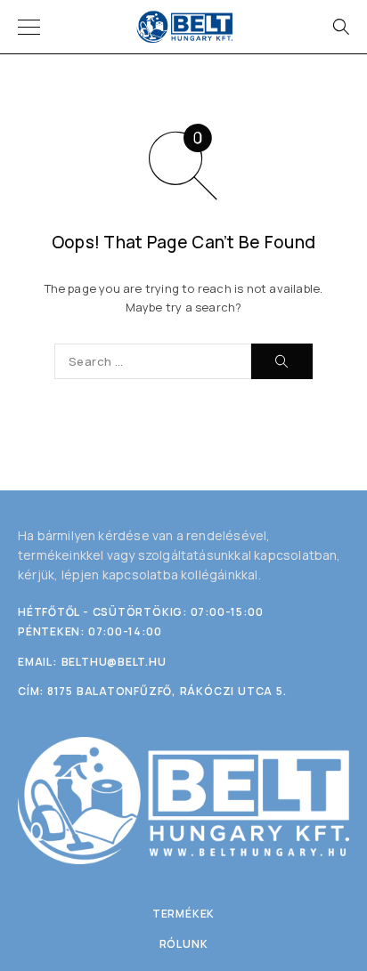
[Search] (340, 27)
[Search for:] (152, 361)
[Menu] (29, 26)
